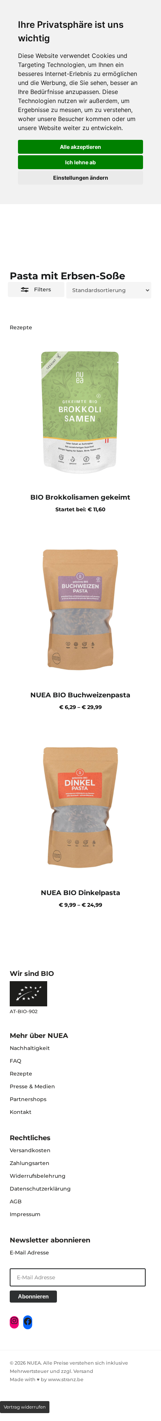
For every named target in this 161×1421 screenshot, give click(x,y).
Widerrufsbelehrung (38, 1176)
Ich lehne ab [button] (80, 162)
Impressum (25, 1214)
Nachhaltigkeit (30, 1048)
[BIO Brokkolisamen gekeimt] (80, 411)
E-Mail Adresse (29, 1252)
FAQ (15, 1060)
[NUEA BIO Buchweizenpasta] (80, 609)
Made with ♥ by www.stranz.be (46, 1379)
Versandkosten (30, 1150)
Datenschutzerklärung (40, 1188)
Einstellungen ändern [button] (80, 177)
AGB (16, 1201)
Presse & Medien (32, 1086)
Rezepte (21, 1073)
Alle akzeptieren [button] (80, 147)
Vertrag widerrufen (25, 1407)
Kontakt (20, 1112)
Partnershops (28, 1099)
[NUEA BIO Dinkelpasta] (80, 807)
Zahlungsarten (29, 1163)
